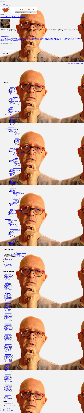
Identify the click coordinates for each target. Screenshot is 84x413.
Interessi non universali (12, 226)
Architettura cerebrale (12, 129)
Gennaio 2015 (8, 391)
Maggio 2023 (8, 282)
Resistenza (12, 120)
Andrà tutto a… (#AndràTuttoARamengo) (13, 17)
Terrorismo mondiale (14, 229)
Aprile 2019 (7, 336)
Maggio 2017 (8, 361)
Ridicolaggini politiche (14, 245)
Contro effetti (12, 93)
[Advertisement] (12, 72)
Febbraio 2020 (8, 325)
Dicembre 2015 (8, 380)
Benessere (7, 114)
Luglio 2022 (7, 293)
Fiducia (14, 154)
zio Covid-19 (21, 40)
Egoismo (12, 171)
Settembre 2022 (8, 290)
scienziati (64, 39)
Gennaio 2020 (8, 326)
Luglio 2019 (7, 333)
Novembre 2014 (8, 394)
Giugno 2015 (8, 386)
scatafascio (60, 39)
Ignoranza (17, 139)
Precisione (12, 87)
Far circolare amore (19, 155)
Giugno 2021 (8, 307)
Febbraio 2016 (8, 378)
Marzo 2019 (7, 337)
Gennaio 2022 (8, 299)
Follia (11, 174)
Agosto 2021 (7, 305)
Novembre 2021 (8, 301)
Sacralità (12, 103)
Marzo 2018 (7, 350)
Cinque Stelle (47, 38)
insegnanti (2, 39)
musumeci (20, 39)
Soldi (11, 211)
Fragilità (14, 156)
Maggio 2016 (8, 375)
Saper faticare (13, 121)
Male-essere (7, 219)
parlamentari (37, 39)
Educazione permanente (17, 193)
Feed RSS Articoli (4, 410)
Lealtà (9, 90)
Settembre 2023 (8, 277)
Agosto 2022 (7, 291)
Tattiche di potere (8, 265)
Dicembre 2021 (8, 300)
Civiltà (9, 185)
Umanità (9, 217)
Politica (41, 39)
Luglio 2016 (7, 372)
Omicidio (12, 232)
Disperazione (12, 169)
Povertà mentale (7, 38)
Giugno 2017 (8, 360)
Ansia (11, 160)
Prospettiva (15, 97)
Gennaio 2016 (8, 379)
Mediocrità (12, 180)
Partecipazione (11, 125)
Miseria (11, 236)
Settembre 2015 (8, 384)
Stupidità (17, 165)
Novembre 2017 (8, 355)
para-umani (32, 39)
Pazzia (16, 158)
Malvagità (10, 231)
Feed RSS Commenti (12, 410)
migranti (12, 39)
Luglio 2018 (7, 346)
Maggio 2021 (8, 308)
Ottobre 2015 (8, 382)
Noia (11, 244)
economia (66, 38)
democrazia (52, 38)
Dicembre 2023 (8, 274)
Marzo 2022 (7, 297)
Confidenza (15, 153)
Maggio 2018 (8, 348)
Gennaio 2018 (8, 352)
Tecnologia (12, 89)
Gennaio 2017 (8, 366)
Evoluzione (7, 184)
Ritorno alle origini (11, 215)
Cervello (7, 128)
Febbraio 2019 (8, 338)
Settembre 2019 (8, 330)
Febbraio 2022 (8, 298)
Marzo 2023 (7, 284)
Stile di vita (10, 216)
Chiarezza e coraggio (17, 132)
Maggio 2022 (8, 295)
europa (73, 38)
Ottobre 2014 (8, 395)
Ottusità (14, 164)
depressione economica (59, 38)
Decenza (12, 189)
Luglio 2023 (7, 279)
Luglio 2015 (7, 385)
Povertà (45, 39)
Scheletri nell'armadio (17, 237)
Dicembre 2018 (8, 340)
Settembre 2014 (8, 396)
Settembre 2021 (8, 304)
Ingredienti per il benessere (13, 115)
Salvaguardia (12, 98)
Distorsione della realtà (17, 168)
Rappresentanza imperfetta (15, 210)
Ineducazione (12, 225)
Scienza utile (12, 88)
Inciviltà (9, 223)
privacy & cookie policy (5, 408)
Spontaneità (10, 113)
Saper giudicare (16, 201)
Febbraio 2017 (8, 365)
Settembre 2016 (8, 370)
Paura (9, 234)
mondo (16, 39)
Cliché (11, 186)
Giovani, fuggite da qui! (16, 251)
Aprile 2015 (7, 388)
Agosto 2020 (7, 318)
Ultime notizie (8, 259)
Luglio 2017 (7, 359)
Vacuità (16, 145)
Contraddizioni (13, 161)
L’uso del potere (8, 266)
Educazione (12, 191)
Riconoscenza (15, 199)
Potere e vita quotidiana (10, 267)
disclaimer (2, 406)
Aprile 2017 (7, 362)
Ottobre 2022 (8, 289)
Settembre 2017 (8, 357)
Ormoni (11, 102)
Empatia (12, 173)
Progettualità (12, 95)
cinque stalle (41, 38)
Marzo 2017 (7, 364)
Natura (9, 100)
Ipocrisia (12, 243)
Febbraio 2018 (8, 351)
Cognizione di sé (11, 130)
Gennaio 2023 (8, 286)
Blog (4, 4)
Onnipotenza (15, 104)
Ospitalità (14, 196)
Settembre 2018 (8, 344)
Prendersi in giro (11, 127)
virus (17, 40)
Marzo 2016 (7, 377)
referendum (49, 39)
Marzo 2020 (7, 324)
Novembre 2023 (8, 275)
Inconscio (12, 176)
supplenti (10, 40)
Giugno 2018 (8, 347)
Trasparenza (12, 99)
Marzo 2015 (7, 389)
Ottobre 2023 (8, 276)
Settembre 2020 (8, 317)
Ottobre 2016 (8, 369)
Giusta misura (13, 203)
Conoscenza (15, 137)
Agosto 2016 (7, 371)
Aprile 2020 (7, 323)
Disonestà (12, 94)
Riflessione (15, 144)
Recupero (12, 119)
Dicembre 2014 (8, 392)
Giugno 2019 (8, 334)
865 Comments (3, 41)
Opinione (17, 142)
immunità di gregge (78, 38)
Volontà (14, 179)
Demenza (12, 166)
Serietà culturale (13, 123)
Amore (11, 151)
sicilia (71, 39)
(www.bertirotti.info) (79, 61)
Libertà (9, 92)
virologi (14, 40)
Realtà (11, 148)
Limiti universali (13, 147)
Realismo (12, 118)
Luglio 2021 (7, 306)
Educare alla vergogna (17, 192)
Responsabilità (15, 198)
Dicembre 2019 (8, 327)
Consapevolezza (13, 135)
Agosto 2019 (7, 331)
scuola (68, 39)
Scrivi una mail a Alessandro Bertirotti (75, 63)
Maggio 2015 (8, 387)
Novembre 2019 (8, 328)
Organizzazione (11, 109)
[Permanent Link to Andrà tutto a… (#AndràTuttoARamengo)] (5, 27)
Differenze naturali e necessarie (16, 101)
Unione (11, 107)
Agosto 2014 (7, 397)
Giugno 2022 (8, 294)
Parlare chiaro (18, 133)
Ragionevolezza (13, 182)
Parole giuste (17, 134)
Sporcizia (9, 246)
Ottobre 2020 (8, 316)
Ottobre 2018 (8, 342)
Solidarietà (10, 112)
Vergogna (12, 183)
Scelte (11, 122)
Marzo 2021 (7, 310)
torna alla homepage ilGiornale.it (6, 409)
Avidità (9, 221)
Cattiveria (10, 222)
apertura (28, 38)
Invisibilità (17, 140)
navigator (24, 39)
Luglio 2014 (7, 398)
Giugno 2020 (8, 320)
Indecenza (12, 224)
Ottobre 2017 (8, 356)
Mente (9, 150)
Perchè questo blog (6, 5)
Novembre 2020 (8, 315)
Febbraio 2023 (8, 285)
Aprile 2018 (7, 349)
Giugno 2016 (8, 374)
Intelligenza (12, 178)
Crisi (14, 162)
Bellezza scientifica (11, 86)
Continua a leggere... (4, 36)
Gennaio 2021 (8, 313)
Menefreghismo (13, 205)
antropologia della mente (22, 38)
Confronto (12, 188)
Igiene (11, 204)
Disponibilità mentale (14, 170)
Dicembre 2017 (8, 354)
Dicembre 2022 (8, 287)
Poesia (9, 110)
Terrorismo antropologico (18, 230)
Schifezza (15, 239)
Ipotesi (16, 141)
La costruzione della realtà (10, 269)
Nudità (9, 108)
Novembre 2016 (8, 368)
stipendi (73, 39)
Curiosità (17, 138)
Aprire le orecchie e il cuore (18, 152)
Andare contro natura (12, 220)
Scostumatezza (13, 213)
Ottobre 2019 (8, 329)
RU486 (56, 39)
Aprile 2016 (7, 376)
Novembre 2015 (8, 381)
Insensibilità (15, 172)
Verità (16, 143)
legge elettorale (8, 39)
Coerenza (12, 131)
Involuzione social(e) (14, 227)
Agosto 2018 (7, 345)
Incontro (14, 195)
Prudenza (12, 181)
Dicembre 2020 (8, 314)
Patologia (9, 233)
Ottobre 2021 (8, 303)
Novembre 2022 (8, 288)
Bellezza (7, 84)
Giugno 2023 (8, 280)
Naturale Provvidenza (14, 117)
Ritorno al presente (16, 149)
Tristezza (14, 241)
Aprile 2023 (7, 283)
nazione (28, 39)
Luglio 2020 (7, 319)
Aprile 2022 (7, 296)
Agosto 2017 (7, 358)
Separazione (12, 105)
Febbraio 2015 (8, 390)
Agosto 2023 (7, 278)
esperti (70, 38)
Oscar (16, 200)
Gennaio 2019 (8, 339)
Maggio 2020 (8, 321)
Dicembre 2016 (8, 367)
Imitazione (12, 175)
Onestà (11, 206)
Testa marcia (15, 202)
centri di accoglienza (35, 38)
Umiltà (11, 124)
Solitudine (12, 240)
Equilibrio (15, 194)
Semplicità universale (14, 111)
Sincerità (12, 91)
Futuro (9, 214)
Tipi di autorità (8, 264)
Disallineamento (16, 163)
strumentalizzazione (4, 40)
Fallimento (10, 212)
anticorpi (15, 38)
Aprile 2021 (7, 309)
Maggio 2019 (8, 335)
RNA (53, 39)
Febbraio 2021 (8, 311)
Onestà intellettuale (16, 208)
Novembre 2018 (8, 341)
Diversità (12, 190)
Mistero (14, 159)
